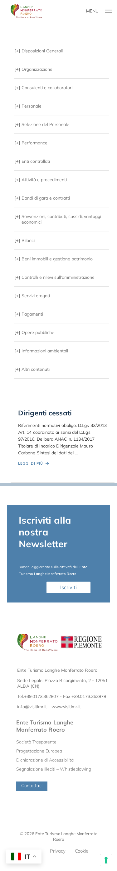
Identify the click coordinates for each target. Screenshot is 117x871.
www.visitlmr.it (66, 706)
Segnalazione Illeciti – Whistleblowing (53, 769)
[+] (38, 51)
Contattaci (31, 785)
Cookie (81, 851)
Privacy (58, 851)
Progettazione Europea (39, 751)
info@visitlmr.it (32, 706)
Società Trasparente (36, 742)
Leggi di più (32, 463)
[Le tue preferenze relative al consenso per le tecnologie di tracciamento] (106, 860)
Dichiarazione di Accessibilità (45, 760)
